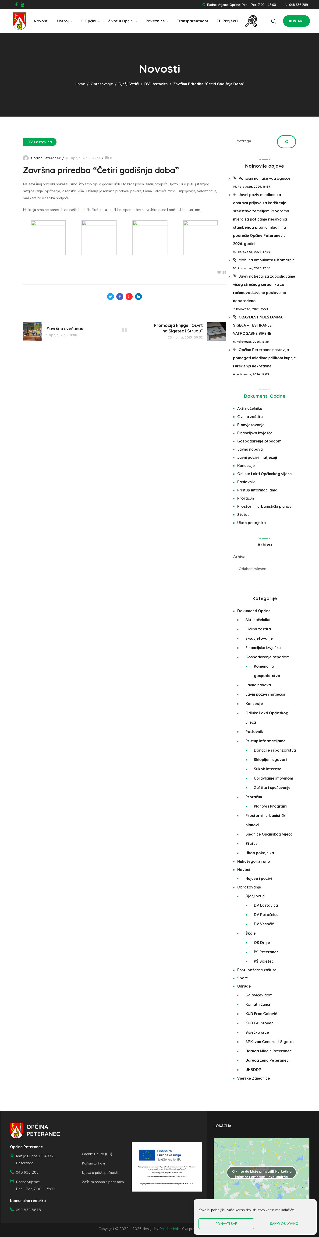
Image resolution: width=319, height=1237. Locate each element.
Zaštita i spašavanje (272, 787)
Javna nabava (250, 449)
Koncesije (246, 465)
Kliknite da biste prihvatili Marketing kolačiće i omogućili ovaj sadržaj (262, 1174)
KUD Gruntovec (259, 1023)
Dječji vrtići (129, 83)
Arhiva (239, 557)
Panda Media (170, 1228)
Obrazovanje (102, 83)
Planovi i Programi (270, 806)
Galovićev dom (259, 995)
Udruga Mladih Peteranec (268, 1051)
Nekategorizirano (253, 861)
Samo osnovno (284, 1223)
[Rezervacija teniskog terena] (251, 18)
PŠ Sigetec (264, 961)
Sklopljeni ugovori (270, 759)
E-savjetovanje (251, 424)
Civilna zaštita (250, 416)
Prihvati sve (226, 1223)
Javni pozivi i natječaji (257, 457)
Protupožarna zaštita (256, 969)
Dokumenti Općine (264, 396)
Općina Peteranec (46, 158)
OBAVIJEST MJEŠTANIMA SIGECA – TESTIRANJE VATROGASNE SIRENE (258, 325)
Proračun (245, 498)
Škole (250, 933)
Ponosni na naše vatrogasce (265, 178)
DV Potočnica (266, 914)
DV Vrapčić (264, 924)
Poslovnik (246, 482)
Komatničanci (257, 1004)
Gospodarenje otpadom (259, 441)
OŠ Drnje (262, 942)
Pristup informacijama (257, 490)
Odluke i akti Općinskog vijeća (264, 473)
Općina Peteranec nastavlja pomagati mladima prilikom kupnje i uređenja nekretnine (264, 357)
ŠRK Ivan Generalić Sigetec (269, 1041)
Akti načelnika (249, 408)
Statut (243, 514)
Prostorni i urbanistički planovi (264, 506)
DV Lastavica (156, 83)
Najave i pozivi (258, 878)
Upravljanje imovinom (273, 778)
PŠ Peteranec (266, 952)
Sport (242, 978)
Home (80, 83)
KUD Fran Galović (261, 1013)
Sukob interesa (267, 769)
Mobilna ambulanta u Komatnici (267, 260)
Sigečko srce (257, 1032)
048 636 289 (298, 5)
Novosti (244, 869)
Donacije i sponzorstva (275, 750)
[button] (273, 21)
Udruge (244, 986)
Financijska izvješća (255, 433)
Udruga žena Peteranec (267, 1060)
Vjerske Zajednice (253, 1078)
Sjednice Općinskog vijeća (269, 834)
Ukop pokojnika (251, 522)
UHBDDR (253, 1069)
